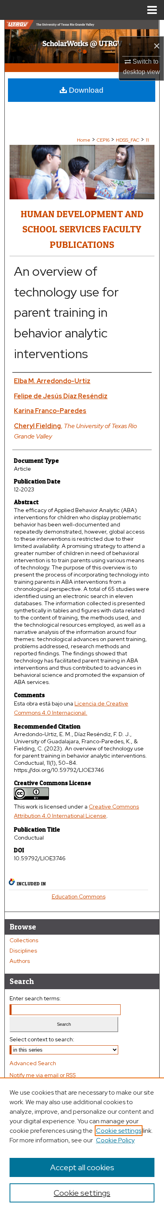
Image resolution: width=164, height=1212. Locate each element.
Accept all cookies (82, 1167)
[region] (82, 1145)
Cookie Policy (115, 1140)
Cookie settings (118, 1130)
